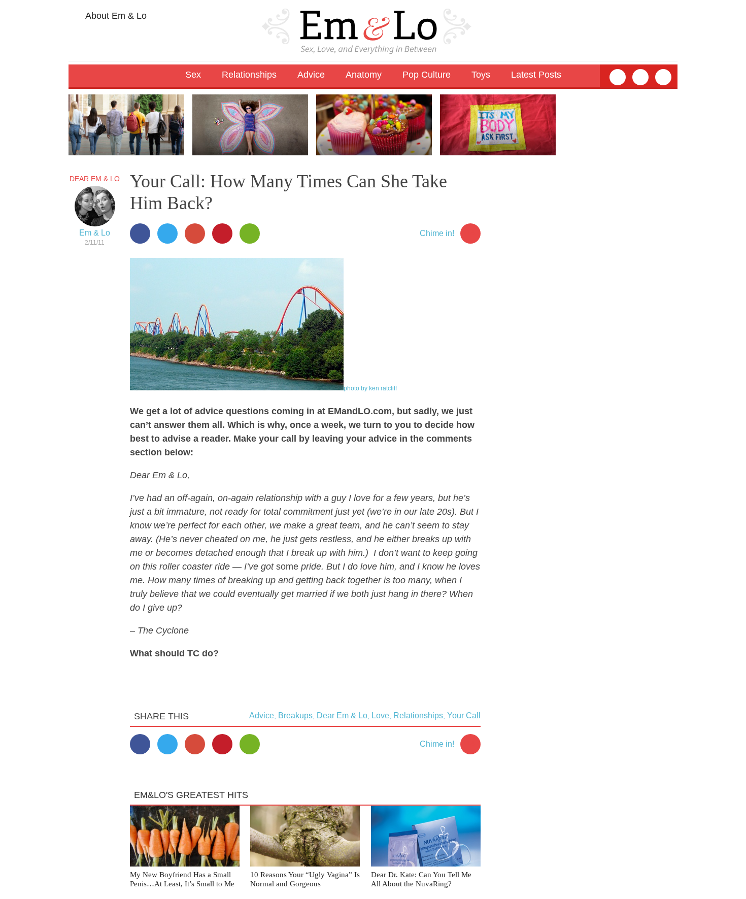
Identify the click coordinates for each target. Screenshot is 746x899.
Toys (480, 75)
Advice (261, 715)
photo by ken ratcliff (370, 388)
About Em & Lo (115, 16)
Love (380, 715)
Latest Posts (536, 75)
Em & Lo (94, 232)
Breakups (295, 715)
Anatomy (364, 75)
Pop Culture (426, 75)
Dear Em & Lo (95, 179)
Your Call (464, 715)
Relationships (418, 715)
